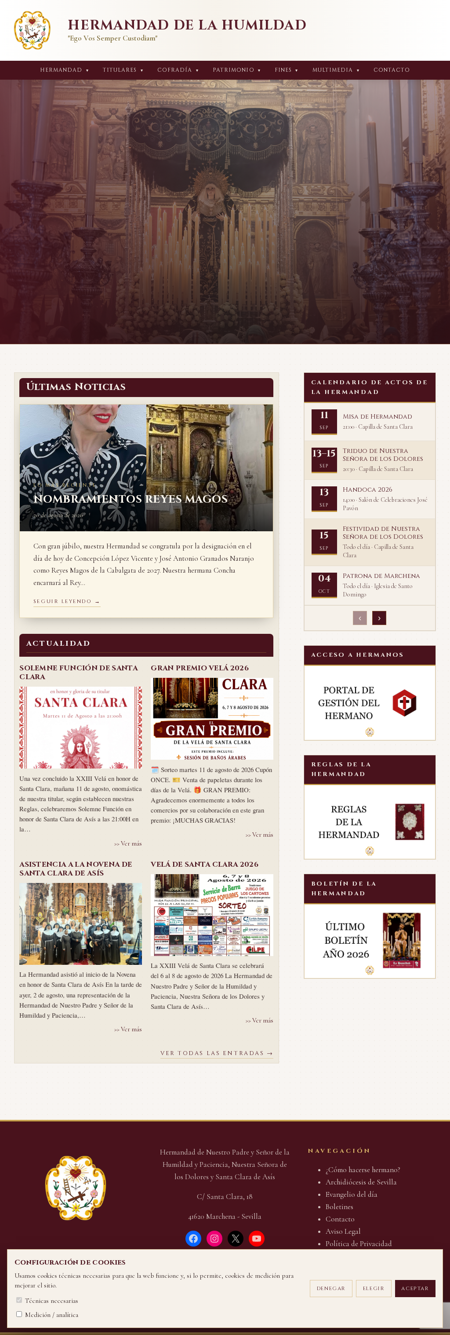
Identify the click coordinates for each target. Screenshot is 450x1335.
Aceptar (415, 1288)
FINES (286, 70)
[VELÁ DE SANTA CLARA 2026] (212, 915)
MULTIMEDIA (335, 70)
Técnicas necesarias (50, 1301)
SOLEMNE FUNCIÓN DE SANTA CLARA (78, 672)
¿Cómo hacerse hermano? (363, 1169)
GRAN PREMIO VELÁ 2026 (200, 668)
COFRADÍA (178, 70)
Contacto (392, 70)
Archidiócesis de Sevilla (361, 1182)
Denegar (331, 1288)
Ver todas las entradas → (216, 1053)
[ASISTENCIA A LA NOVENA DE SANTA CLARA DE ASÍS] (80, 924)
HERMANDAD (64, 70)
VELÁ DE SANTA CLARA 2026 (204, 864)
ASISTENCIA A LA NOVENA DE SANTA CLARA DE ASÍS (75, 869)
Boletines (339, 1206)
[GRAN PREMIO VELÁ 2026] (212, 719)
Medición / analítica (50, 1315)
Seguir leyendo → (67, 601)
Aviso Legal (343, 1231)
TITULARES (123, 70)
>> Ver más (128, 843)
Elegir (374, 1288)
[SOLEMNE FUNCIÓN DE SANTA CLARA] (80, 728)
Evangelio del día (351, 1194)
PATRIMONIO (237, 70)
